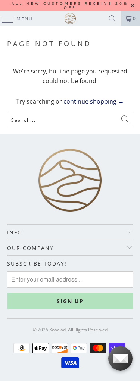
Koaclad (57, 330)
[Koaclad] (70, 18)
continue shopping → (93, 101)
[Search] (112, 18)
